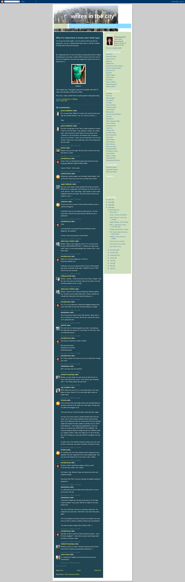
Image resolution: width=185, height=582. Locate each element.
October (112, 252)
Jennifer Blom (110, 109)
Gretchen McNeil (111, 149)
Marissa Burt (110, 112)
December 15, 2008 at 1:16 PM (70, 274)
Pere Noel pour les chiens (118, 244)
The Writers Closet (112, 151)
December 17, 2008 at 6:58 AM (70, 552)
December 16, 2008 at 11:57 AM (71, 447)
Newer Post (59, 570)
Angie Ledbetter (66, 184)
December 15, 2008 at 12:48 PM (71, 239)
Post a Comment (61, 566)
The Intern (109, 54)
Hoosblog (109, 93)
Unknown (64, 201)
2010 (110, 202)
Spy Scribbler (66, 387)
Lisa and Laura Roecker (113, 114)
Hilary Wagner (110, 98)
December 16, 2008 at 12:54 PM (71, 485)
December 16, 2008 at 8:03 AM (70, 372)
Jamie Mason (110, 142)
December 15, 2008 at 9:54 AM (70, 182)
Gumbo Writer (110, 153)
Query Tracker (110, 59)
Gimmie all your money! (117, 241)
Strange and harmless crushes (119, 229)
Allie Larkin (109, 137)
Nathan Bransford (111, 84)
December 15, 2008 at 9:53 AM (70, 171)
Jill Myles (109, 103)
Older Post (97, 570)
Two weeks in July (115, 246)
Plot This (109, 96)
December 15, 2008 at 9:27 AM (70, 123)
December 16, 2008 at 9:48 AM (70, 398)
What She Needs (111, 172)
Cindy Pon (109, 128)
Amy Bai (108, 116)
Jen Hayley (109, 100)
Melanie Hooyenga (67, 374)
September (113, 255)
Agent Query (110, 77)
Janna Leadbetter (67, 110)
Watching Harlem (111, 167)
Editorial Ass (110, 63)
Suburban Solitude (111, 169)
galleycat (109, 61)
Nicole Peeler (110, 139)
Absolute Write (110, 86)
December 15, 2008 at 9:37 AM (70, 156)
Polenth (63, 325)
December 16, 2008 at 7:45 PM (70, 529)
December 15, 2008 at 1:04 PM (70, 254)
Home (79, 570)
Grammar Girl (110, 70)
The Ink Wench (111, 123)
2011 (110, 199)
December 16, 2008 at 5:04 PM (70, 495)
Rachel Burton (66, 173)
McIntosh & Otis (111, 56)
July (111, 260)
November (113, 250)
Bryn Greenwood (111, 135)
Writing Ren (109, 119)
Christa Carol (110, 130)
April (111, 268)
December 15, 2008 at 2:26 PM (70, 299)
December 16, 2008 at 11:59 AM (71, 460)
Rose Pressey (110, 144)
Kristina (63, 400)
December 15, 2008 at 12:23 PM (71, 219)
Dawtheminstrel (111, 126)
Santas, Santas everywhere (118, 215)
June (111, 263)
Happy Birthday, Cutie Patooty (119, 222)
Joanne (63, 148)
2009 (110, 205)
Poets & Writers (111, 82)
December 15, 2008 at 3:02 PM (70, 310)
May (111, 266)
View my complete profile (114, 48)
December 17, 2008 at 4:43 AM (70, 541)
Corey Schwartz (111, 105)
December (113, 210)
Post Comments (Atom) (72, 574)
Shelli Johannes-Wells (113, 121)
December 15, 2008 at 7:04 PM (70, 336)
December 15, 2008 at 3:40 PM (70, 323)
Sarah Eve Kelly (111, 107)
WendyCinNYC (66, 158)
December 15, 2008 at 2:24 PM (70, 286)
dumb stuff (63, 100)
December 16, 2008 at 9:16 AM (70, 385)
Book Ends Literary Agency (114, 66)
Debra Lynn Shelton (68, 241)
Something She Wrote (113, 160)
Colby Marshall (110, 158)
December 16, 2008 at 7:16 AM (70, 353)
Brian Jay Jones (111, 146)
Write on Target (111, 156)
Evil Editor (109, 80)
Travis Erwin (65, 554)
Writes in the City (92, 16)
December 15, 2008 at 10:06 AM (71, 199)
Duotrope (109, 73)
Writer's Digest (110, 75)
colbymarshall (66, 276)
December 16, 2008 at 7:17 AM (70, 364)
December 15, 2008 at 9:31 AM (70, 145)
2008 (110, 207)
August (112, 258)
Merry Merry (113, 212)
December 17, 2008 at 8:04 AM (70, 563)
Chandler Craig (110, 133)
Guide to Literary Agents (113, 68)
